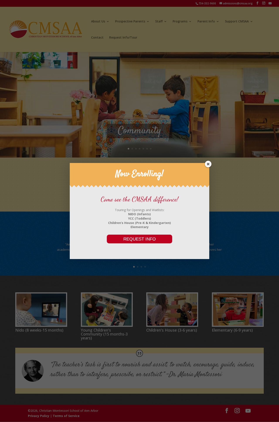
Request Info (139, 239)
